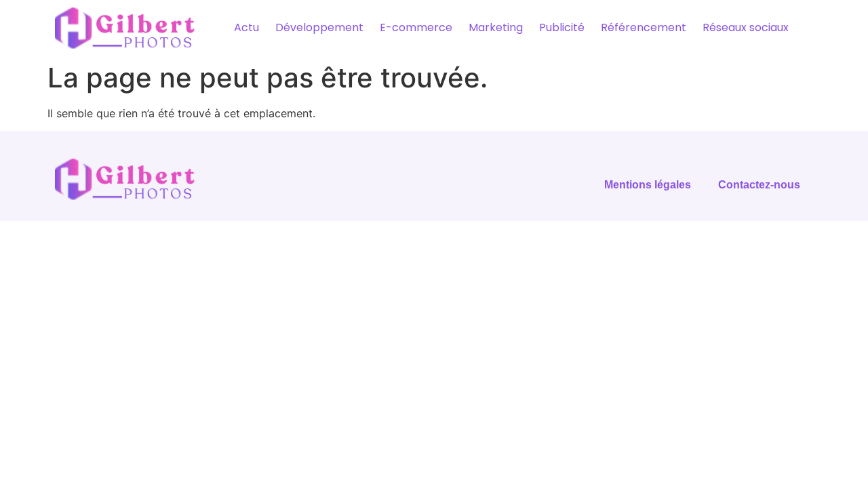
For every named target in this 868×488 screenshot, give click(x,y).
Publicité (562, 27)
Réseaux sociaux (746, 27)
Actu (246, 27)
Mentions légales (647, 184)
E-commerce (416, 27)
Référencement (643, 27)
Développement (319, 27)
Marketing (496, 27)
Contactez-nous (759, 184)
